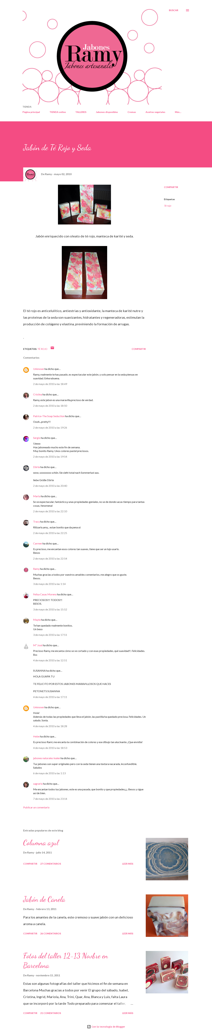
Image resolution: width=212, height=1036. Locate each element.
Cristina (37, 394)
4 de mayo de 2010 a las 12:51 (50, 660)
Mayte (37, 619)
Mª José (37, 645)
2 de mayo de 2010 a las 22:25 (50, 532)
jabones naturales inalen (46, 758)
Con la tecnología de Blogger (108, 1026)
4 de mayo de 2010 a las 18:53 (50, 747)
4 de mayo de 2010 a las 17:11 (50, 696)
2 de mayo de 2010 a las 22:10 (50, 511)
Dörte (36, 467)
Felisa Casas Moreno (45, 594)
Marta (36, 496)
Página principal (31, 112)
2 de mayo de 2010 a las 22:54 (50, 558)
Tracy (36, 521)
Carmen (37, 543)
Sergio (36, 437)
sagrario (38, 783)
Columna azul (40, 842)
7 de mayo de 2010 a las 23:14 (50, 798)
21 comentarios (50, 1013)
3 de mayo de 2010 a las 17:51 (50, 634)
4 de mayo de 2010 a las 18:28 (50, 726)
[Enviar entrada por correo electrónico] (52, 348)
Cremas (132, 112)
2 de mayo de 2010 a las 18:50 (50, 405)
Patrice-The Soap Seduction (49, 416)
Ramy (36, 568)
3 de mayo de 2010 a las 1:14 (49, 583)
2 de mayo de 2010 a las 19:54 (50, 456)
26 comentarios (50, 933)
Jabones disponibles (107, 112)
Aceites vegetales (155, 112)
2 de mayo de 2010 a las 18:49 (50, 383)
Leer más (127, 863)
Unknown (38, 368)
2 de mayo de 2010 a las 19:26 (50, 427)
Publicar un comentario (36, 807)
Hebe (36, 736)
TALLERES (80, 112)
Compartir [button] (171, 187)
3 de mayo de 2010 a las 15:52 (50, 609)
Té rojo (167, 205)
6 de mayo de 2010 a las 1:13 (49, 773)
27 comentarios (50, 863)
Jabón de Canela (44, 899)
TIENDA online (58, 112)
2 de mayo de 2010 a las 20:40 (50, 485)
